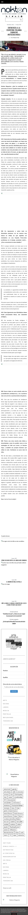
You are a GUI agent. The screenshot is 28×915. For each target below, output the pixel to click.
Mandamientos (9, 856)
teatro (6, 835)
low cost (6, 821)
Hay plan (7, 843)
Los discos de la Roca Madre (12, 819)
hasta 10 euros (8, 813)
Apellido (5, 677)
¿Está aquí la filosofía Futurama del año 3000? (14, 621)
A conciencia (8, 853)
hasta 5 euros (13, 811)
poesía (6, 830)
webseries (21, 835)
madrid (13, 821)
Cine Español (18, 794)
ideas (15, 816)
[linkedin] (15, 16)
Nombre (5, 670)
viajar (14, 835)
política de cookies (15, 911)
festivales (6, 808)
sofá (22, 832)
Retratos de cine (8, 832)
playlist (6, 827)
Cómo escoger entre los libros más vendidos (14, 560)
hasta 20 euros (8, 816)
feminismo (7, 805)
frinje (17, 808)
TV (10, 835)
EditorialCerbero (12, 76)
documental (11, 800)
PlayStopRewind (14, 827)
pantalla (7, 714)
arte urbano (7, 792)
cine (11, 794)
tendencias (8, 721)
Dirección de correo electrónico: (12, 684)
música (6, 710)
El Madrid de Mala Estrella (14, 582)
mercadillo (19, 821)
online (19, 824)
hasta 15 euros (18, 813)
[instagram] (18, 16)
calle (14, 792)
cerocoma (20, 792)
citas (5, 797)
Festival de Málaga (17, 805)
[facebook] (9, 16)
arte (5, 700)
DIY (5, 800)
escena (6, 703)
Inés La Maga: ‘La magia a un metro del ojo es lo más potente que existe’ (14, 604)
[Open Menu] (2, 1)
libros (13, 24)
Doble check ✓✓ (10, 846)
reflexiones (8, 717)
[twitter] (12, 16)
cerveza (6, 794)
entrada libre (7, 802)
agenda (14, 789)
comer (10, 797)
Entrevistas (9, 24)
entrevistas (16, 802)
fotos (12, 808)
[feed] (6, 16)
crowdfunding (18, 797)
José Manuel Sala (15, 37)
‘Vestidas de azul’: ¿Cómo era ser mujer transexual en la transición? (14, 614)
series (17, 832)
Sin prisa (7, 860)
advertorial (7, 789)
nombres (12, 824)
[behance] (21, 16)
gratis (5, 811)
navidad (6, 824)
